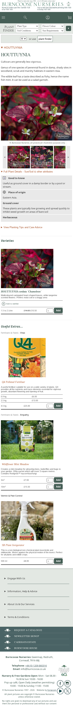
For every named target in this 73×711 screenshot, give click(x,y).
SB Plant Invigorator (13, 545)
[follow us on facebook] (60, 686)
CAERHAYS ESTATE (25, 642)
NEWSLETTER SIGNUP (26, 636)
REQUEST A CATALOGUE (28, 630)
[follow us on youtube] (60, 693)
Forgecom (51, 690)
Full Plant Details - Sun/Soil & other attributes (28, 171)
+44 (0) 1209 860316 (36, 665)
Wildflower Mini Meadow (15, 464)
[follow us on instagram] (67, 686)
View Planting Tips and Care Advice (23, 227)
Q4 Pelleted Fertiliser (13, 381)
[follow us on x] (67, 693)
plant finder (45, 39)
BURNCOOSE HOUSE (25, 648)
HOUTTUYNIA (13, 47)
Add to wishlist (10, 303)
